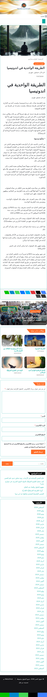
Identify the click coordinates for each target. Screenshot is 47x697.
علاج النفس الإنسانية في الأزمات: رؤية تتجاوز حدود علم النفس (24, 478)
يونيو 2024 (40, 594)
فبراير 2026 (40, 527)
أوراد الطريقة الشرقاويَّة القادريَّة (33, 490)
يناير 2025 (40, 571)
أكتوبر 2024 (40, 581)
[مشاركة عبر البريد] (43, 296)
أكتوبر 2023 (40, 621)
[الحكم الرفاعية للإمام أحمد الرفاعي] (34, 362)
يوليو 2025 (40, 551)
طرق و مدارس (32, 59)
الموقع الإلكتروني (40, 434)
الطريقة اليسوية (40, 349)
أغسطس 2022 (39, 668)
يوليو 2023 (40, 631)
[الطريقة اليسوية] (34, 341)
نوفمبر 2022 (40, 658)
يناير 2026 (40, 531)
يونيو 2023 (40, 635)
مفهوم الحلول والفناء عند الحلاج (34, 487)
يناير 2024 (40, 611)
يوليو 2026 (40, 511)
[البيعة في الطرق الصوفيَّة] (12, 362)
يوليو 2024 (40, 591)
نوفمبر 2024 (40, 578)
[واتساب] (16, 292)
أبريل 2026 (40, 521)
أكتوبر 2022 (40, 662)
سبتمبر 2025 (40, 544)
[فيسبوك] (43, 292)
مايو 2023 (40, 638)
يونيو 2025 (40, 554)
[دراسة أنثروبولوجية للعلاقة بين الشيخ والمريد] (12, 341)
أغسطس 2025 (39, 548)
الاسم (43, 416)
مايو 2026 (40, 517)
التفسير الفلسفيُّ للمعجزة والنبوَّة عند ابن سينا (29, 494)
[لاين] (6, 292)
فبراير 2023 (40, 648)
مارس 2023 (40, 645)
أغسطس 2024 (39, 588)
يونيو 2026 (40, 514)
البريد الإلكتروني (40, 425)
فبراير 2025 (40, 568)
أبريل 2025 (40, 561)
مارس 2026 (40, 524)
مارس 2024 (40, 605)
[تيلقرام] (11, 292)
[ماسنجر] (22, 292)
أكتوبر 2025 (40, 541)
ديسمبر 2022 (39, 655)
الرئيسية (41, 59)
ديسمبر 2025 (39, 534)
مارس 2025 (40, 564)
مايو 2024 (40, 598)
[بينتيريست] (32, 292)
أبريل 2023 (40, 641)
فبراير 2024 (40, 608)
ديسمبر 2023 (39, 615)
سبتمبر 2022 (40, 665)
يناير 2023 (40, 652)
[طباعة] (37, 296)
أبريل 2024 (40, 601)
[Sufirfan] (23, 7)
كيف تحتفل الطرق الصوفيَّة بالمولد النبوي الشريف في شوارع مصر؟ (26, 318)
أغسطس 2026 (39, 507)
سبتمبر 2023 (39, 625)
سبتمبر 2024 (39, 584)
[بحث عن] (1, 16)
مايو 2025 (40, 558)
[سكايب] (27, 292)
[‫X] (37, 292)
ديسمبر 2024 (39, 574)
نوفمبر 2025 (40, 537)
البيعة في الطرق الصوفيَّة (15, 370)
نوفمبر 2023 (40, 618)
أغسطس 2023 (39, 628)
